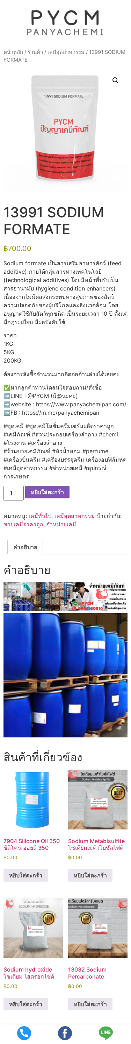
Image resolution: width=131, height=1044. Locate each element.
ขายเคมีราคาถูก (23, 524)
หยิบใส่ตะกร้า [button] (25, 875)
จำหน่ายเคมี (61, 524)
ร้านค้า (35, 52)
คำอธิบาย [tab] (25, 547)
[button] (115, 80)
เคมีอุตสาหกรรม (66, 52)
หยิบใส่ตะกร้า (47, 492)
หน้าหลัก (13, 52)
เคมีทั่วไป (40, 515)
